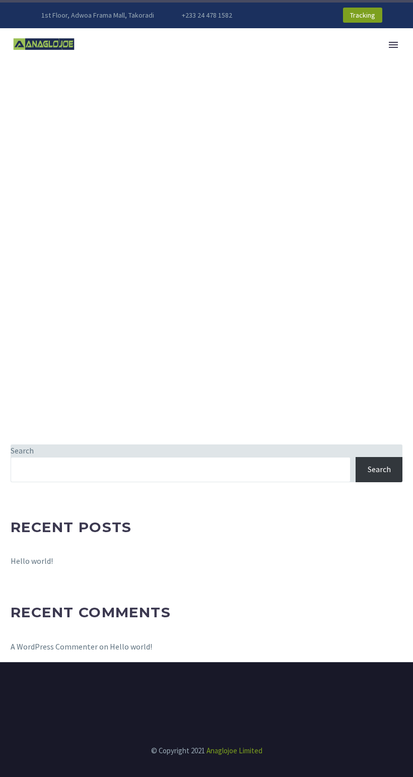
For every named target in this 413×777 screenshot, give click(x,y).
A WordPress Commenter (54, 646)
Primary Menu (393, 44)
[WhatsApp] (302, 15)
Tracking (362, 15)
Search (22, 450)
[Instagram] (287, 15)
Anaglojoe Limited (234, 750)
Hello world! (32, 561)
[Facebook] (272, 15)
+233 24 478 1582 (207, 15)
